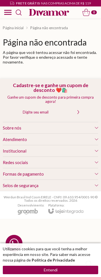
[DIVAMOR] (49, 12)
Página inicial (13, 28)
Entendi (51, 269)
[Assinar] (78, 112)
